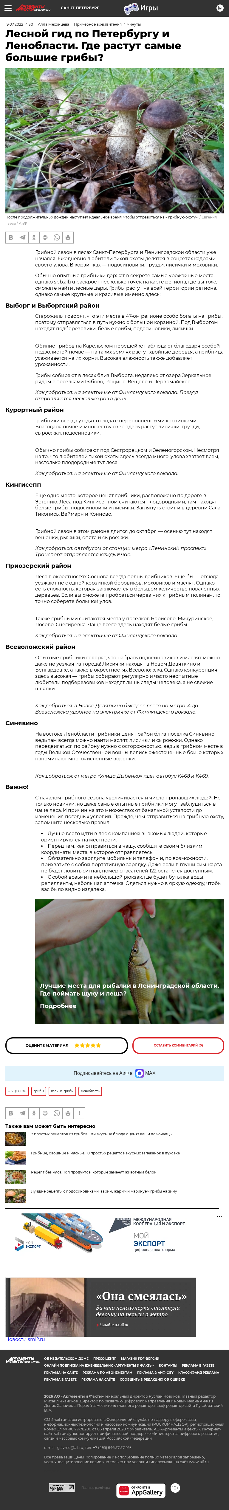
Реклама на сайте (61, 1373)
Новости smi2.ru (25, 1339)
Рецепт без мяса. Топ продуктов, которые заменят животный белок (93, 1172)
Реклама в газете (198, 1366)
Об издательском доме (66, 1359)
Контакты (168, 1366)
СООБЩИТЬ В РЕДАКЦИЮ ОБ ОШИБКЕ (152, 1380)
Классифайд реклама (198, 1373)
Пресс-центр (104, 1359)
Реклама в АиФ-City (155, 1373)
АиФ (23, 223)
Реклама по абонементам (107, 1373)
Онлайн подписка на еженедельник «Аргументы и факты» (99, 1366)
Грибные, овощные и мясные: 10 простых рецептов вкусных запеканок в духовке (105, 1153)
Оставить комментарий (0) (178, 1045)
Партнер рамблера (95, 1487)
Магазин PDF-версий (140, 1359)
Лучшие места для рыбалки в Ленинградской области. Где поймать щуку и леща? (129, 989)
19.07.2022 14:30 (19, 24)
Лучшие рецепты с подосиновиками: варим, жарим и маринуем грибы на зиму (104, 1191)
